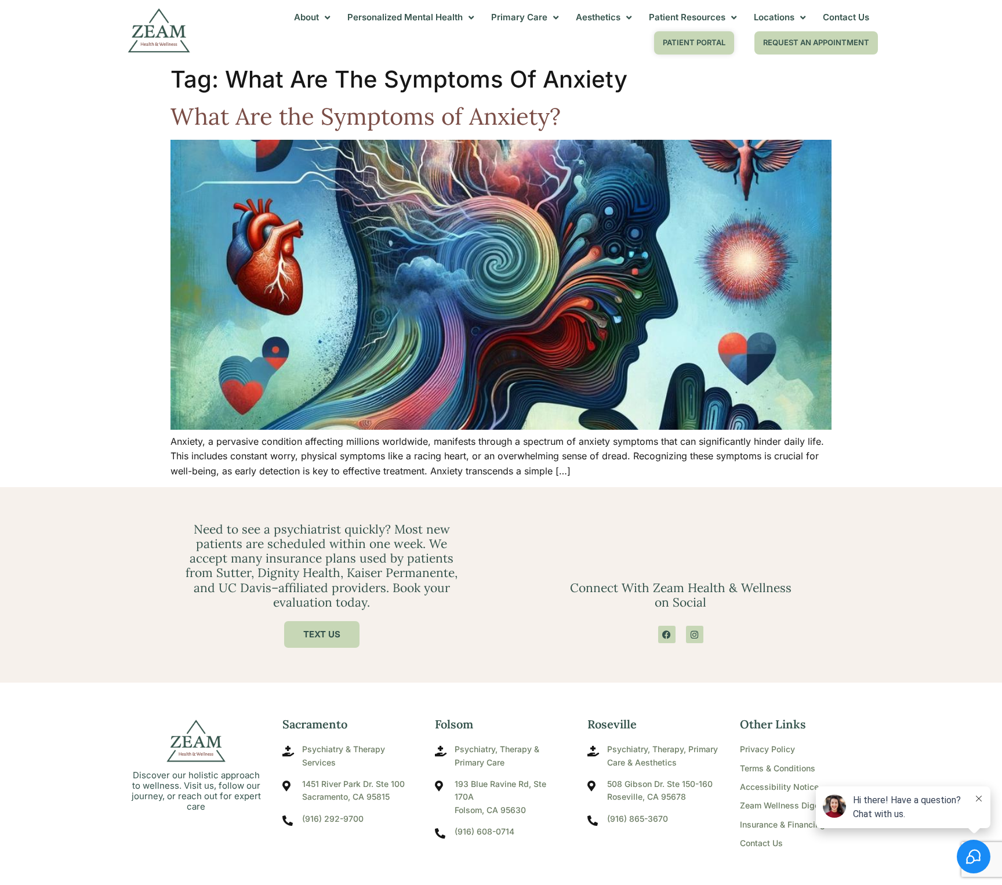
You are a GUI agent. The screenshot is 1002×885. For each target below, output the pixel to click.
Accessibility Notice (779, 787)
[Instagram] (694, 634)
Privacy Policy (767, 749)
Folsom (454, 724)
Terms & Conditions (777, 768)
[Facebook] (667, 634)
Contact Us (761, 843)
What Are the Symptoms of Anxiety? (365, 116)
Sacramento (314, 724)
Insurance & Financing (782, 824)
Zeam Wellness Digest (783, 805)
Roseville (612, 724)
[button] (816, 43)
